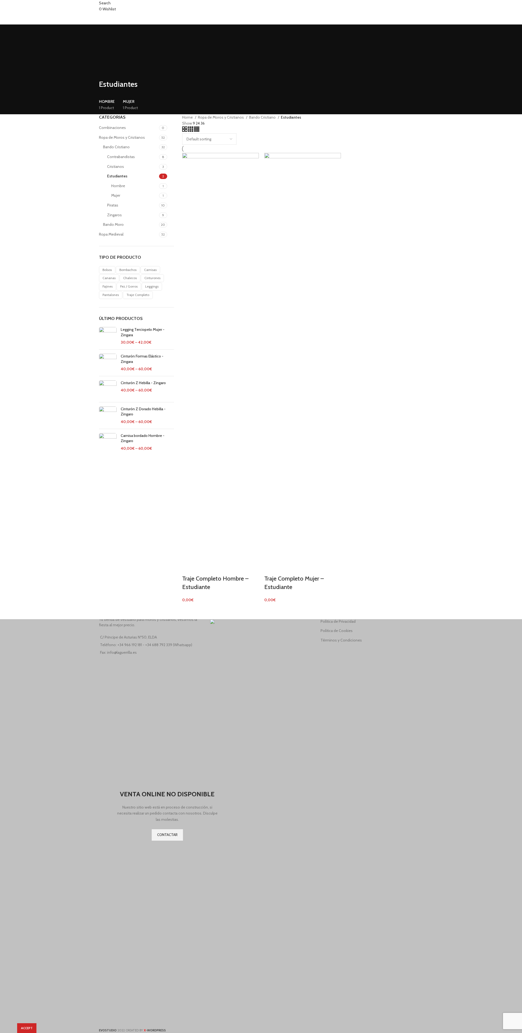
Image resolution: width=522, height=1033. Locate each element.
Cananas (109, 278)
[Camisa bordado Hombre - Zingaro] (108, 442)
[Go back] (106, 72)
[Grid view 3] (191, 130)
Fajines (107, 286)
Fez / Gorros (129, 286)
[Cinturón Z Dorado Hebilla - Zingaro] (108, 415)
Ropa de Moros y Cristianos (122, 137)
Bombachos (127, 270)
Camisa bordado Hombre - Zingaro (142, 438)
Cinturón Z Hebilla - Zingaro (143, 382)
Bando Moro (113, 224)
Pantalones (110, 295)
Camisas (150, 270)
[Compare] (189, 568)
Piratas (112, 205)
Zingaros (114, 214)
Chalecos (130, 278)
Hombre (118, 185)
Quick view (203, 568)
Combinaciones (112, 127)
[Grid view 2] (185, 130)
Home (188, 117)
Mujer (115, 195)
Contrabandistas (121, 156)
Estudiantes (117, 176)
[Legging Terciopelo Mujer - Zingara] (108, 336)
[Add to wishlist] (218, 568)
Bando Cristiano (116, 146)
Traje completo (137, 295)
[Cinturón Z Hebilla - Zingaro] (108, 389)
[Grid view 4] (196, 130)
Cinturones (152, 278)
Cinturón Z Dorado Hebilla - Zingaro (143, 411)
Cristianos (115, 166)
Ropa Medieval (111, 234)
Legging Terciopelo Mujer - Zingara (142, 332)
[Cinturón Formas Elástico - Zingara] (108, 363)
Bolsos (107, 270)
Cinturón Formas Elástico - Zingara (142, 359)
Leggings (152, 286)
